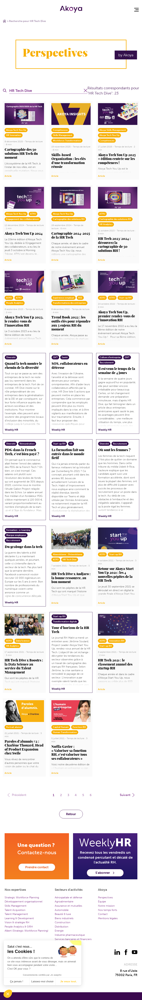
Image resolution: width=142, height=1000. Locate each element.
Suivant (125, 795)
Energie (59, 930)
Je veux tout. (68, 981)
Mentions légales (108, 918)
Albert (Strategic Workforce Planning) (26, 930)
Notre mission (106, 905)
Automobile (62, 910)
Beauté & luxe (63, 914)
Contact (103, 914)
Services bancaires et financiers (73, 939)
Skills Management (15, 905)
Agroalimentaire (64, 901)
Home (4, 21)
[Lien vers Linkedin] (117, 952)
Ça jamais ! (16, 981)
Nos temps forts (107, 910)
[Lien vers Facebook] (126, 952)
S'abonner (102, 873)
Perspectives (105, 897)
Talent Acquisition (15, 910)
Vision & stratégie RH (17, 922)
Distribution (61, 926)
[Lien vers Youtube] (134, 952)
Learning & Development (19, 918)
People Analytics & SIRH (19, 926)
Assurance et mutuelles (68, 905)
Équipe (102, 901)
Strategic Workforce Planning (22, 897)
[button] (7, 993)
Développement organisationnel (23, 901)
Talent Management (16, 914)
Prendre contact (36, 867)
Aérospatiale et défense (68, 897)
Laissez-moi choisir (42, 981)
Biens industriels (64, 918)
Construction (62, 922)
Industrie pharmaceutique (70, 935)
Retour (71, 814)
